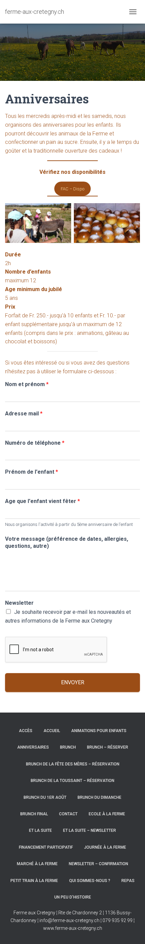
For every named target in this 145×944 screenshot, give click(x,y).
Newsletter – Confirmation (98, 863)
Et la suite (40, 830)
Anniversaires (33, 747)
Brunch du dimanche (99, 797)
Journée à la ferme (105, 847)
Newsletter (19, 603)
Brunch (68, 747)
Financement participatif (46, 847)
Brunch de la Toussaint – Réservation (72, 780)
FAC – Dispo (72, 188)
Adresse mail (23, 413)
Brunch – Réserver (107, 747)
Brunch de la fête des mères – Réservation (72, 764)
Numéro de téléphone (34, 443)
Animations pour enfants (98, 730)
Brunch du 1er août (45, 797)
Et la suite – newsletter (89, 830)
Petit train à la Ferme (34, 880)
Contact (68, 814)
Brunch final (34, 814)
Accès (25, 730)
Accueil (52, 730)
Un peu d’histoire (72, 897)
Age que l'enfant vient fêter (42, 501)
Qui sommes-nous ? (89, 880)
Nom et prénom (27, 384)
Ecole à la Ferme (107, 814)
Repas (128, 880)
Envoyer (72, 682)
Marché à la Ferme (37, 863)
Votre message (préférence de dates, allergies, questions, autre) (66, 542)
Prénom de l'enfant (31, 472)
